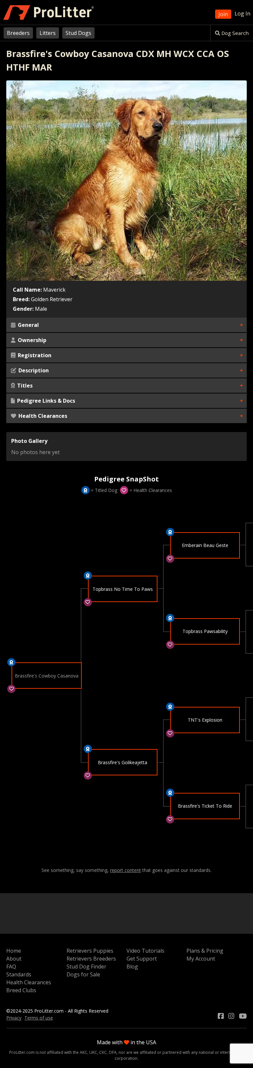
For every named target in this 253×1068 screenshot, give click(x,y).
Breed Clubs (21, 990)
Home (13, 950)
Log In (242, 13)
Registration (33, 355)
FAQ (11, 966)
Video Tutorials (145, 950)
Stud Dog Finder (86, 966)
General (27, 325)
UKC (93, 1052)
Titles (24, 385)
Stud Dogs (78, 33)
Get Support (141, 958)
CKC (103, 1052)
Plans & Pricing (204, 950)
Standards (18, 974)
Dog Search (234, 33)
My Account (200, 958)
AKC (83, 1052)
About (13, 958)
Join (223, 14)
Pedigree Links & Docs (45, 400)
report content (125, 870)
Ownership (31, 340)
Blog (132, 966)
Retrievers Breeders (91, 958)
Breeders (18, 33)
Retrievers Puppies (90, 950)
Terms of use (38, 1018)
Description (33, 370)
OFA (113, 1052)
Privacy (13, 1018)
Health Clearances (42, 415)
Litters (48, 33)
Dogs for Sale (83, 974)
